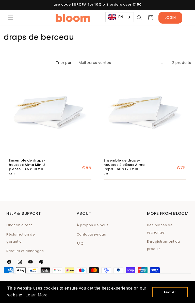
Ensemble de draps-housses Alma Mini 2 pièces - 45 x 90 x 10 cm (27, 167)
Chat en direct (19, 225)
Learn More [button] (36, 295)
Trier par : (64, 62)
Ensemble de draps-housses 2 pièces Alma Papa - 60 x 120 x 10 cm (124, 167)
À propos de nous (93, 225)
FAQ (80, 243)
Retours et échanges (25, 250)
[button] (10, 17)
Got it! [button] (170, 292)
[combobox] (119, 17)
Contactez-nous (91, 234)
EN (120, 17)
